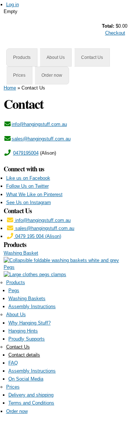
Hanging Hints (23, 331)
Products (22, 57)
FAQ (13, 363)
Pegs (9, 267)
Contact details (24, 355)
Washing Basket (21, 253)
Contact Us (92, 57)
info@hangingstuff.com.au (39, 124)
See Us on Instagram (28, 202)
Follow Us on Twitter (27, 186)
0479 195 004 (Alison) (37, 236)
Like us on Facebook (28, 178)
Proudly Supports (26, 339)
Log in (12, 4)
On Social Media (25, 379)
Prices (19, 75)
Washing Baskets (26, 298)
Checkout (115, 33)
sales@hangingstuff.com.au (41, 139)
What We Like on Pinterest (34, 194)
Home (10, 88)
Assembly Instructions (32, 306)
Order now (51, 75)
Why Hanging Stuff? (29, 323)
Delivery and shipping (30, 395)
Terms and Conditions (31, 403)
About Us (56, 57)
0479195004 (26, 153)
